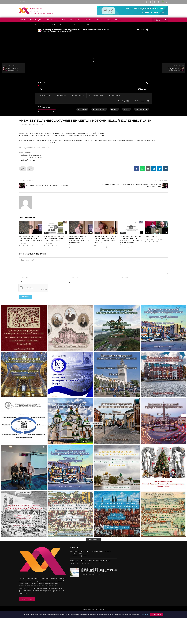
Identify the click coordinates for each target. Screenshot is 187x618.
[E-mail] (154, 2)
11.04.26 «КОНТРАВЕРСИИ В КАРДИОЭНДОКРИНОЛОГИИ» (91, 561)
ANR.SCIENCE (150, 239)
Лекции (88, 20)
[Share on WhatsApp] (142, 168)
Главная (22, 20)
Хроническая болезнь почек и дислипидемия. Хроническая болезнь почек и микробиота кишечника (105, 239)
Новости (50, 20)
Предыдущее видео (26, 180)
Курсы (108, 20)
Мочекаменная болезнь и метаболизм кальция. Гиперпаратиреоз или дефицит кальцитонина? (80, 239)
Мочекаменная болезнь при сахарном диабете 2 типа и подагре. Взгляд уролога (54, 238)
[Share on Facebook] (136, 168)
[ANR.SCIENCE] (36, 10)
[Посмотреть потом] (158, 2)
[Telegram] (150, 2)
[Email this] (148, 168)
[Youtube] (147, 2)
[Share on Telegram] (159, 168)
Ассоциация (35, 20)
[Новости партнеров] (70, 374)
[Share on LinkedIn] (153, 168)
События (61, 20)
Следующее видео (161, 180)
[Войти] (166, 2)
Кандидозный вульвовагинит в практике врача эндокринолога (48, 185)
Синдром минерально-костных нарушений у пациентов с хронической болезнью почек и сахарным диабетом (131, 239)
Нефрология (47, 24)
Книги (99, 20)
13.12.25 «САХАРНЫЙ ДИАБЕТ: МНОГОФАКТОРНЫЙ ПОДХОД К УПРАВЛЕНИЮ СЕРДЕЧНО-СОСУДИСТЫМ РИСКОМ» (99, 570)
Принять (157, 614)
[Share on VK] (165, 168)
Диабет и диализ (151, 236)
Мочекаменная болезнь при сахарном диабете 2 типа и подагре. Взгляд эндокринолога (30, 238)
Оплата (118, 20)
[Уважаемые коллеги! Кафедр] (24, 421)
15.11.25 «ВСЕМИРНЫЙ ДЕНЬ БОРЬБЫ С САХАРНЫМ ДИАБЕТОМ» (47, 2)
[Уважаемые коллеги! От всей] (163, 467)
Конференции (75, 20)
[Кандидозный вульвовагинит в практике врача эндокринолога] (22, 185)
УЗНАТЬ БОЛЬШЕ (26, 599)
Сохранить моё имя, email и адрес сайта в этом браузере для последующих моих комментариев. (55, 282)
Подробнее (144, 614)
